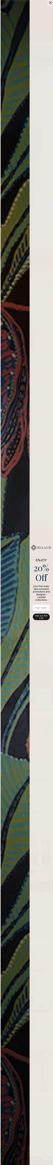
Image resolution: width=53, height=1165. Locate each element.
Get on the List (41, 616)
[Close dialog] (50, 2)
